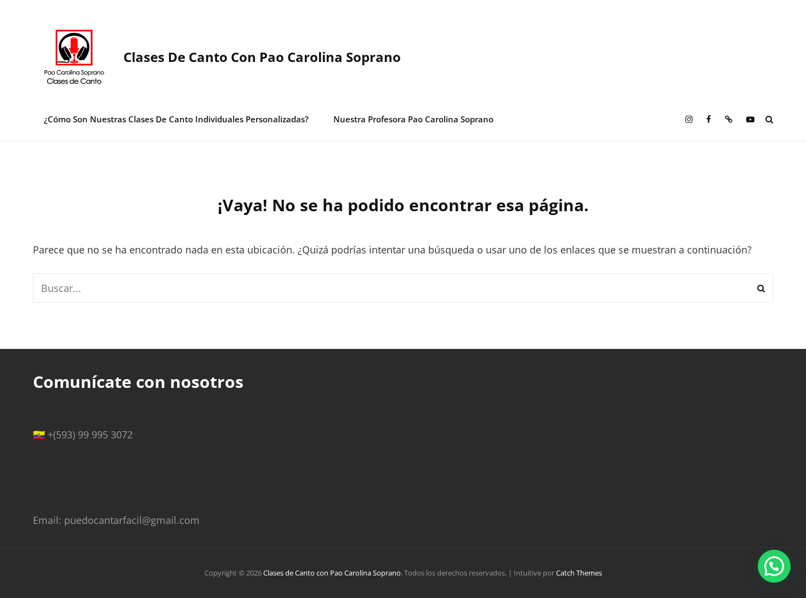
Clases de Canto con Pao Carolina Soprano (262, 57)
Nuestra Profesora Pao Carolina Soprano (413, 119)
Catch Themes (579, 573)
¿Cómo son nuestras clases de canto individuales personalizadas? (176, 119)
